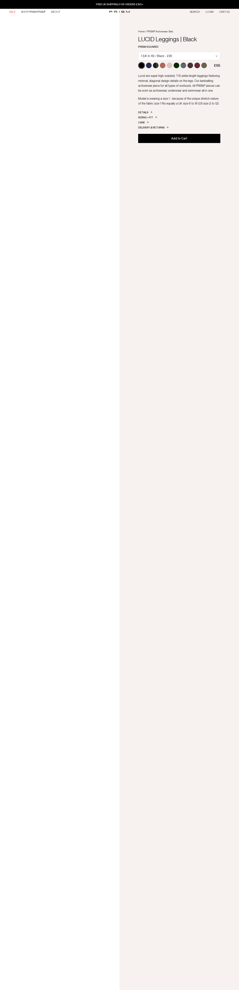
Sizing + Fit (145, 117)
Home (141, 31)
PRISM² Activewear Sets (160, 31)
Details (143, 112)
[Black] (142, 65)
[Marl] (183, 65)
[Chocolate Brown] (190, 65)
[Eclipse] (149, 65)
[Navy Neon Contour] (156, 65)
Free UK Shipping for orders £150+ (119, 4)
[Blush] (170, 65)
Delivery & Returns (151, 127)
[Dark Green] (176, 65)
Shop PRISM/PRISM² (33, 11)
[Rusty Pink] (163, 65)
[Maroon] (197, 65)
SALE (12, 11)
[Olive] (204, 65)
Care (141, 122)
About (55, 11)
